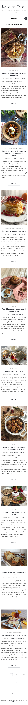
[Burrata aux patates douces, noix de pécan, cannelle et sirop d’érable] (14, 127)
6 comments (22, 517)
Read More (14, 103)
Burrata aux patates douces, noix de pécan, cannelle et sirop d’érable (14, 153)
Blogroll (14, 688)
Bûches (11, 368)
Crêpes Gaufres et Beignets (14, 228)
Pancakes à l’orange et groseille (14, 231)
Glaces (16, 368)
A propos (14, 682)
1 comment (21, 314)
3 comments (22, 234)
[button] (14, 19)
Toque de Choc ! (14, 6)
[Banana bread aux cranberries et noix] (14, 557)
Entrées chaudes (14, 70)
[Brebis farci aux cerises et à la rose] (14, 496)
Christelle (16, 78)
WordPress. (10, 700)
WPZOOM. (14, 701)
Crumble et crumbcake (14, 632)
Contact (14, 694)
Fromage (20, 148)
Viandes (14, 444)
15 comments (22, 577)
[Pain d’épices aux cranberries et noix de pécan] (14, 285)
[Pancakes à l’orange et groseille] (14, 207)
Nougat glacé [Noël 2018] (14, 372)
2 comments (22, 78)
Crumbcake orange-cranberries (14, 635)
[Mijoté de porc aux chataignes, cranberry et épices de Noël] (14, 423)
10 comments (21, 638)
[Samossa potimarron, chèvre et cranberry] (14, 47)
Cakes (14, 306)
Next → (24, 675)
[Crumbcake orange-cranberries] (14, 619)
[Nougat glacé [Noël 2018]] (14, 355)
